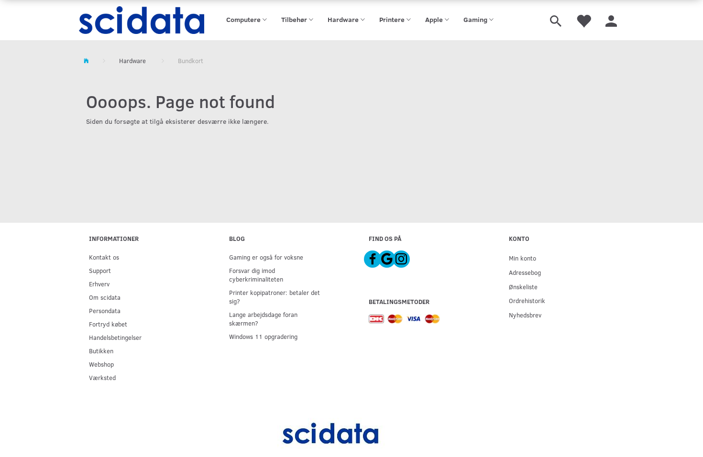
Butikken (101, 351)
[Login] (611, 20)
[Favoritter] (583, 20)
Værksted (102, 377)
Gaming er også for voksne (266, 257)
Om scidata (105, 297)
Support (100, 270)
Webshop (101, 364)
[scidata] (142, 20)
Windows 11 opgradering (263, 336)
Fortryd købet (108, 324)
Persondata (105, 310)
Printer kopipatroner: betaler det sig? (274, 296)
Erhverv (99, 284)
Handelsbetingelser (115, 337)
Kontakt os (104, 257)
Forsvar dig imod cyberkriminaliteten (256, 274)
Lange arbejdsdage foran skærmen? (263, 318)
